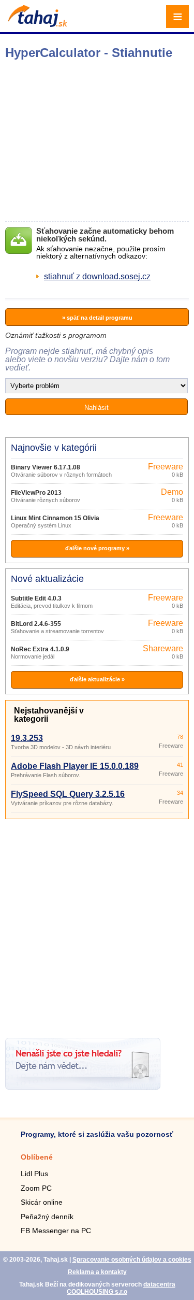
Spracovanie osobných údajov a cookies (131, 1259)
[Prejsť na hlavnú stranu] (36, 24)
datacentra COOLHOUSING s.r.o (121, 1288)
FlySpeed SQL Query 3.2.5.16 (68, 794)
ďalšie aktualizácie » (97, 679)
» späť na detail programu (97, 318)
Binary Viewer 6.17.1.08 (45, 467)
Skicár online (42, 1202)
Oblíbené (37, 1157)
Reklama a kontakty (97, 1272)
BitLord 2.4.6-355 (36, 623)
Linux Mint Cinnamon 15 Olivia (55, 518)
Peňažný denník (47, 1216)
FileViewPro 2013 (36, 492)
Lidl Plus (34, 1173)
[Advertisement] (97, 924)
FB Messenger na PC (56, 1230)
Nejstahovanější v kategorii (49, 714)
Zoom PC (36, 1188)
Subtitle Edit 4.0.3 (36, 598)
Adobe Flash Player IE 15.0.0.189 (75, 766)
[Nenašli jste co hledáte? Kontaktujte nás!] (82, 1086)
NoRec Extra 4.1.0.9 (40, 649)
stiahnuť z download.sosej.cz (97, 276)
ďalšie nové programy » (97, 548)
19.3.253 (27, 738)
